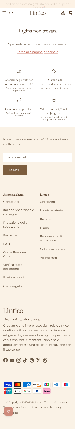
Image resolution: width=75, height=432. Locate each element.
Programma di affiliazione (51, 238)
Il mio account (13, 277)
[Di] (13, 12)
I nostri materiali (52, 210)
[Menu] (4, 12)
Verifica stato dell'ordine (12, 267)
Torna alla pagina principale (37, 52)
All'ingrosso (48, 258)
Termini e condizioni (15, 407)
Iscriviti (15, 169)
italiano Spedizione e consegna (18, 212)
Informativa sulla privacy (47, 407)
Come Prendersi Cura (15, 254)
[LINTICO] (38, 13)
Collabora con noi (53, 249)
